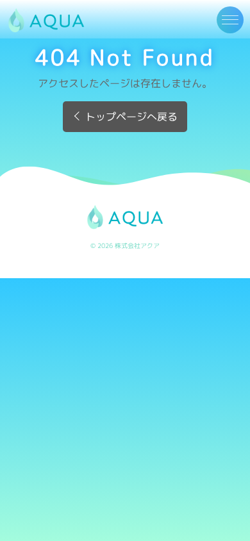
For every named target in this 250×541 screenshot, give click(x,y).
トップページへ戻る (131, 117)
